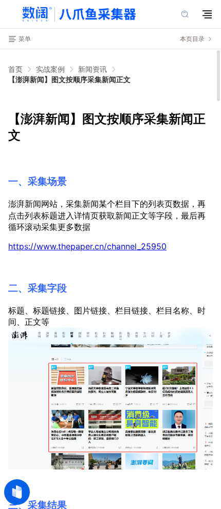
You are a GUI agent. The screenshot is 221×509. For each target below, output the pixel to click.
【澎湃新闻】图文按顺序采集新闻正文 (69, 79)
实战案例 (50, 69)
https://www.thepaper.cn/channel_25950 (87, 246)
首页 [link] (15, 69)
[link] (50, 69)
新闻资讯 (92, 69)
